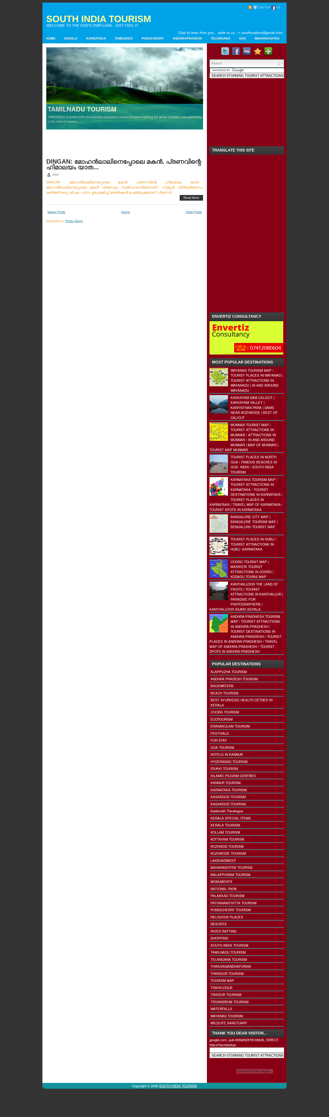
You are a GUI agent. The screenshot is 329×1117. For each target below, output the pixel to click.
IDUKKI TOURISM (224, 768)
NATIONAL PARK (224, 888)
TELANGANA (220, 38)
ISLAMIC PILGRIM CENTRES (233, 775)
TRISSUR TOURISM (226, 994)
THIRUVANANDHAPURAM (231, 966)
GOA (242, 38)
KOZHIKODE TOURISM (228, 853)
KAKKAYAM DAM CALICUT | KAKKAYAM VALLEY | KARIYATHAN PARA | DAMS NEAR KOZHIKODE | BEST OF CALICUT (254, 407)
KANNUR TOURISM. (226, 782)
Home (51, 38)
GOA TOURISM (222, 747)
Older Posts (194, 212)
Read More (191, 198)
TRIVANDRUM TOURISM (230, 1001)
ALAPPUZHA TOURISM (229, 671)
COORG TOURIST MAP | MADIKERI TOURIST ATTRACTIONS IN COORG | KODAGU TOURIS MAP (252, 569)
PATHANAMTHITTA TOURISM (234, 902)
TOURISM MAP (222, 980)
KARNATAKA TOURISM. (229, 789)
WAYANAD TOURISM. (227, 1015)
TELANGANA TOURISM (229, 959)
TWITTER (264, 7)
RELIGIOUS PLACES (227, 917)
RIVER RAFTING (223, 931)
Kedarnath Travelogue (227, 810)
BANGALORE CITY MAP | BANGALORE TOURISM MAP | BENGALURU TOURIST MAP (254, 521)
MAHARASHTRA (267, 38)
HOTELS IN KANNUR (227, 754)
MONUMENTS (221, 881)
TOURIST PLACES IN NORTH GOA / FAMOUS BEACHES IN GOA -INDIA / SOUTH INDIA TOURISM (254, 464)
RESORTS (219, 923)
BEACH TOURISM (224, 693)
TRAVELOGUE (222, 987)
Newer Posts (56, 212)
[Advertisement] (222, 22)
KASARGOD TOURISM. (229, 804)
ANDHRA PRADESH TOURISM (234, 678)
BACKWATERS (222, 685)
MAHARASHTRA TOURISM (231, 867)
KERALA (70, 38)
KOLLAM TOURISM (225, 832)
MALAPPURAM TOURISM (230, 874)
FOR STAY (219, 740)
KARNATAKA (96, 38)
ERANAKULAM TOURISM (230, 726)
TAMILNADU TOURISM (228, 952)
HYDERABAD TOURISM (229, 761)
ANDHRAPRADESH (187, 38)
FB (278, 7)
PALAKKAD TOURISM (227, 895)
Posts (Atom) (74, 221)
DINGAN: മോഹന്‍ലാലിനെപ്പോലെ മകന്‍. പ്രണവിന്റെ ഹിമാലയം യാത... (123, 164)
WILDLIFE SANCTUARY (229, 1022)
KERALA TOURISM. (226, 825)
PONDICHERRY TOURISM (231, 909)
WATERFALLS (221, 1008)
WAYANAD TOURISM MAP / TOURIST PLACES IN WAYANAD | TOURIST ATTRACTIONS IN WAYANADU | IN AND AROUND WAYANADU (257, 380)
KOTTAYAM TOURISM (227, 839)
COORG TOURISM (225, 712)
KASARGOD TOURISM (228, 796)
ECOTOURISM (222, 719)
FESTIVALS (220, 733)
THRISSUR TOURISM (227, 973)
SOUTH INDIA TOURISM (98, 19)
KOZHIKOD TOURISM (227, 846)
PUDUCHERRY (153, 38)
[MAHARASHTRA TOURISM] (125, 88)
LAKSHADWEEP (223, 860)
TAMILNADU (124, 38)
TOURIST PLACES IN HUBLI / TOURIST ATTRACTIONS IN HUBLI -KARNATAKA (254, 544)
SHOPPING (219, 938)
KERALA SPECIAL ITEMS (231, 818)
